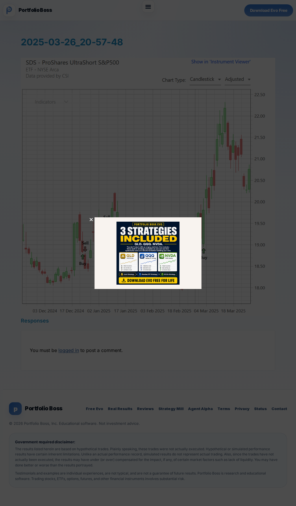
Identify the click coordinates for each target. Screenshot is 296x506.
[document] (148, 253)
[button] (91, 219)
